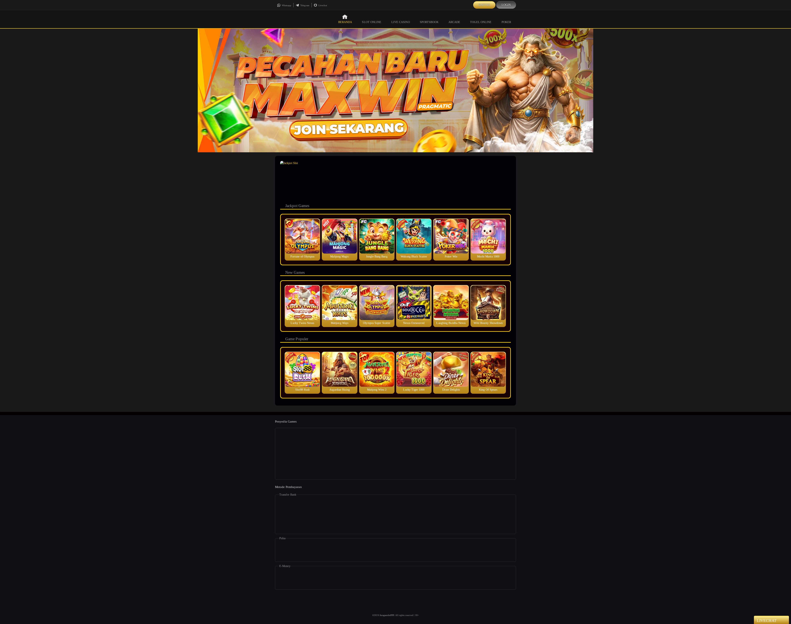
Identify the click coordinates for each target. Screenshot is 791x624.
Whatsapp (286, 5)
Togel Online (480, 22)
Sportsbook (429, 22)
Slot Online (371, 22)
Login (506, 4)
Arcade (454, 22)
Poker (506, 22)
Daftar (484, 4)
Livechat (322, 5)
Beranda (345, 22)
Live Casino (400, 22)
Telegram (304, 5)
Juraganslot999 (387, 615)
